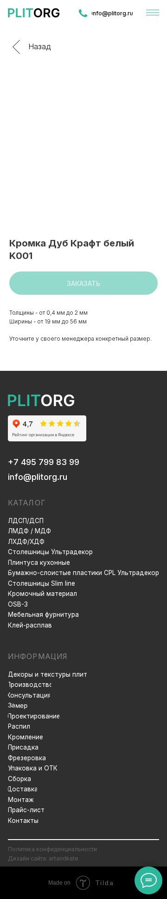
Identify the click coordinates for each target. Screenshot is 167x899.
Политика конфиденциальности (52, 849)
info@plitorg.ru (37, 477)
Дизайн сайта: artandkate (43, 858)
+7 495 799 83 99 (43, 462)
